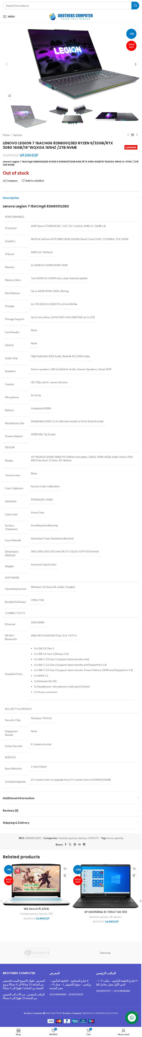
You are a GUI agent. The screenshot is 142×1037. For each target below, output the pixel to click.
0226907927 (103, 990)
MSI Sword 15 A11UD (36, 909)
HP (110, 916)
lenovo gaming (115, 838)
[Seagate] (37, 953)
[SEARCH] (135, 5)
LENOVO (93, 838)
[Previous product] (128, 135)
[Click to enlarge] (10, 95)
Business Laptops (99, 916)
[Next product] (137, 135)
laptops (17, 134)
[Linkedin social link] (79, 844)
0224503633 (75, 994)
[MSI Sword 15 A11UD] (36, 885)
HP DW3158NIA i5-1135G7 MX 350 (105, 912)
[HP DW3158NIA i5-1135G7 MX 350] (105, 886)
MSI (50, 913)
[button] (6, 64)
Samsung (105, 952)
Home (6, 134)
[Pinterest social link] (74, 844)
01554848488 (58, 994)
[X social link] (70, 844)
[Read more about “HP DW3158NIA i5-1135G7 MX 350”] (134, 875)
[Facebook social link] (65, 844)
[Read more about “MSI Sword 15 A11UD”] (65, 875)
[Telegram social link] (84, 844)
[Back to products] (132, 135)
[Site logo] (71, 16)
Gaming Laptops (67, 838)
